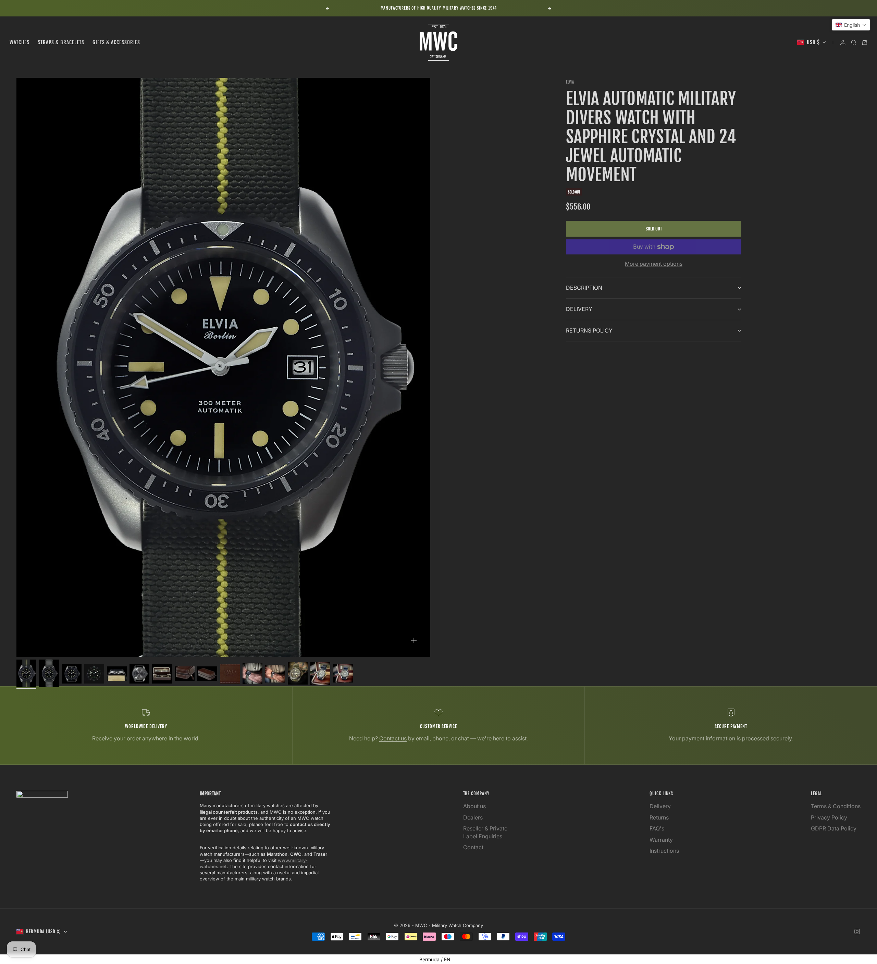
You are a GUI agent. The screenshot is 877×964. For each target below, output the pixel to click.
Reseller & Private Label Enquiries (485, 832)
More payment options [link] (653, 263)
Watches (19, 42)
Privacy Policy (829, 817)
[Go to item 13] (298, 673)
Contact (473, 847)
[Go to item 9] (207, 673)
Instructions (664, 850)
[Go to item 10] (230, 674)
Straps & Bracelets (61, 42)
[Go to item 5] (117, 673)
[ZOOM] (414, 640)
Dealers (473, 817)
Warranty (661, 839)
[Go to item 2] (49, 673)
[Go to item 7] (162, 674)
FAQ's (657, 828)
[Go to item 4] (94, 674)
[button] (851, 24)
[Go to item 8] (185, 673)
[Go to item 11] (252, 673)
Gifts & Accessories (116, 42)
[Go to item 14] (320, 673)
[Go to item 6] (139, 674)
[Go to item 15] (343, 673)
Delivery (660, 806)
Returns (659, 817)
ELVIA (570, 82)
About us (474, 806)
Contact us (393, 738)
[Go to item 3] (72, 674)
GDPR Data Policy (833, 828)
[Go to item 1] (26, 673)
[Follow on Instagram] (857, 931)
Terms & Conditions (836, 806)
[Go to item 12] (275, 674)
